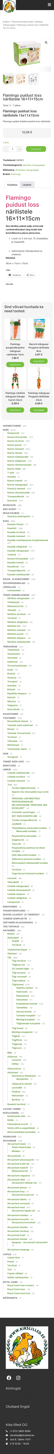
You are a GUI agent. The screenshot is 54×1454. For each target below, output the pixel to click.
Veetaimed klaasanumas (18, 922)
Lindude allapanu (16, 894)
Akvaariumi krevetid (18, 1219)
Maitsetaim (18, 1095)
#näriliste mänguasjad (27, 170)
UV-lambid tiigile (20, 968)
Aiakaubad (13, 937)
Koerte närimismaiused (19, 464)
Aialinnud (12, 1056)
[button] (46, 42)
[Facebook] (9, 1378)
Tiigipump (17, 1044)
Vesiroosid (21, 991)
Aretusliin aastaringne (23, 812)
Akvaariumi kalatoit (17, 1167)
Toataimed (9, 718)
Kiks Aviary (10, 509)
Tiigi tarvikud (11, 926)
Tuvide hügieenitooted (23, 788)
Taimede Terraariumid (18, 733)
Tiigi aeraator (19, 972)
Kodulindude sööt (16, 1116)
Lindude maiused (16, 780)
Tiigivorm (17, 1048)
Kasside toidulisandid (18, 574)
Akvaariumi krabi (16, 1235)
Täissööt (11, 610)
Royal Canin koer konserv (20, 1285)
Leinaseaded (14, 590)
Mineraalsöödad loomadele (21, 1132)
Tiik (9, 957)
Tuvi (9, 784)
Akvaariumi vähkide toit (24, 1182)
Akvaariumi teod (16, 1207)
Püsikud (16, 1091)
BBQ (9, 1052)
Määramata (10, 1298)
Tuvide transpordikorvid (24, 820)
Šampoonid (13, 433)
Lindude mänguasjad (18, 886)
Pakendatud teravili (17, 1124)
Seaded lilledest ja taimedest (21, 914)
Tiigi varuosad (19, 976)
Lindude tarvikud (16, 776)
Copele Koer (13, 1257)
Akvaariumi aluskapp (18, 1249)
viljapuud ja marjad (22, 1083)
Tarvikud (12, 618)
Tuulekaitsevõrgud (17, 949)
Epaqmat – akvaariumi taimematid (29, 1242)
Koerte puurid (14, 445)
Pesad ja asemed (16, 488)
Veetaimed (22, 999)
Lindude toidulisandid (18, 772)
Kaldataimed (10, 714)
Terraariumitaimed (17, 665)
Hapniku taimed (24, 987)
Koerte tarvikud (15, 441)
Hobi (5, 753)
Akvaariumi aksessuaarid (20, 1159)
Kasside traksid (15, 562)
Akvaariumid (14, 1155)
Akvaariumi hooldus (17, 1215)
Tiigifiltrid (17, 1040)
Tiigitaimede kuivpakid (28, 1023)
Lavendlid (17, 1087)
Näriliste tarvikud (16, 614)
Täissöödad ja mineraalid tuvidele (29, 828)
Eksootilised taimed (17, 721)
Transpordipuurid (16, 570)
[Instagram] (18, 1378)
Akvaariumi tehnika (17, 1227)
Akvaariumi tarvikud (18, 1231)
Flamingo (16, 174)
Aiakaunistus (14, 1068)
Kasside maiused (16, 536)
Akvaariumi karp (16, 1191)
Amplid (15, 941)
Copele (7, 1254)
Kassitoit (12, 528)
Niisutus (11, 701)
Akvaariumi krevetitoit (23, 1222)
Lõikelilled (9, 587)
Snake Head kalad (21, 1147)
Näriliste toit (13, 626)
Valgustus (12, 705)
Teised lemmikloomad (22, 21)
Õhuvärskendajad (14, 583)
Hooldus (11, 476)
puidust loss (22, 204)
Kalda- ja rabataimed (16, 579)
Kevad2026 (9, 505)
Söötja (15, 1063)
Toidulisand (13, 602)
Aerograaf (12, 757)
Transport (12, 681)
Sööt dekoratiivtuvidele (24, 855)
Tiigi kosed (17, 1028)
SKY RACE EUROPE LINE (24, 816)
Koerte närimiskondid (18, 492)
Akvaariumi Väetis (16, 1199)
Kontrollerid (13, 709)
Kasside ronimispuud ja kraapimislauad (27, 540)
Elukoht (11, 689)
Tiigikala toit (18, 964)
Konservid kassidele (17, 558)
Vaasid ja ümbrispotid (18, 516)
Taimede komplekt (26, 1015)
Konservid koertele (17, 437)
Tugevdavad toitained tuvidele (28, 873)
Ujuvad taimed (23, 1011)
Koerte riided (14, 468)
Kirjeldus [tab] (12, 184)
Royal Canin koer (16, 1289)
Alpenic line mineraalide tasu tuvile (30, 791)
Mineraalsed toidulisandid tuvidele (30, 863)
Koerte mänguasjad (17, 484)
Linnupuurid (13, 902)
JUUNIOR (16, 824)
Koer (6, 429)
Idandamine (22, 1079)
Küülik (10, 1120)
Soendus (11, 685)
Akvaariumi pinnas (17, 1187)
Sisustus (11, 677)
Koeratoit (12, 500)
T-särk (10, 472)
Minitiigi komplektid (22, 1032)
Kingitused (9, 765)
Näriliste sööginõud (17, 622)
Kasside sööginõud (17, 546)
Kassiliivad (13, 566)
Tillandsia (12, 741)
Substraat (12, 661)
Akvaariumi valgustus (18, 1175)
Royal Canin (10, 1282)
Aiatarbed (9, 930)
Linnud (7, 769)
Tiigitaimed (17, 984)
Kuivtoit (11, 697)
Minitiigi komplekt (25, 1019)
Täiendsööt (13, 882)
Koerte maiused (15, 449)
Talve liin (16, 844)
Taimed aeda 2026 (13, 761)
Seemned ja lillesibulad (24, 1075)
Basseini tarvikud (16, 1104)
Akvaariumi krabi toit (18, 1163)
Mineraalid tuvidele (26, 831)
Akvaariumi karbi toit (23, 1194)
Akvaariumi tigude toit (23, 1210)
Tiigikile (16, 1036)
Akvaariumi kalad (16, 1143)
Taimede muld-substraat (20, 725)
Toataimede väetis (17, 749)
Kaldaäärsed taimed (26, 1003)
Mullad (10, 933)
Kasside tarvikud (16, 532)
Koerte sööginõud (16, 460)
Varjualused (13, 653)
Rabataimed (10, 906)
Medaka (16, 1151)
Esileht (6, 21)
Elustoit (11, 673)
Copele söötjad (15, 1273)
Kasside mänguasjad (18, 550)
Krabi (10, 669)
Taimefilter (22, 1007)
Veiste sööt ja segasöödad (21, 1128)
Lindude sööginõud (17, 898)
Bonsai (10, 729)
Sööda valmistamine (18, 1277)
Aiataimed (12, 1072)
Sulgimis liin (18, 839)
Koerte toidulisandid (17, 456)
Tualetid (11, 554)
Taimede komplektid (15, 918)
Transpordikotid (15, 496)
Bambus (16, 1099)
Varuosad (12, 657)
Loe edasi (39, 410)
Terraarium (10, 646)
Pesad (10, 1261)
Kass (6, 521)
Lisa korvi (36, 149)
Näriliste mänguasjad (34, 165)
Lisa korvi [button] (15, 364)
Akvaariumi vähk (16, 1179)
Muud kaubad (11, 513)
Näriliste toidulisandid (18, 641)
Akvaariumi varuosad (18, 1203)
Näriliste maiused (16, 630)
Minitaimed (13, 745)
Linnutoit (12, 878)
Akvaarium (9, 1140)
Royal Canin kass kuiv (18, 1293)
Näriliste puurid (15, 634)
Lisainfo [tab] (27, 184)
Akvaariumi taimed (17, 1239)
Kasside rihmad (15, 524)
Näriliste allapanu (16, 638)
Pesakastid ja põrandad (24, 836)
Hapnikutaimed (12, 425)
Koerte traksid (14, 480)
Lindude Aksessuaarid (18, 890)
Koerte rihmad (14, 453)
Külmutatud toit (15, 606)
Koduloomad (11, 1112)
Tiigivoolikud (18, 980)
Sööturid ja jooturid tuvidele (26, 859)
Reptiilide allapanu (17, 693)
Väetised (12, 953)
